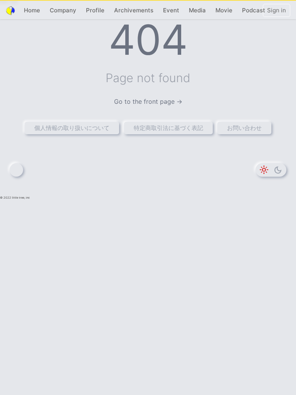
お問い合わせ (244, 128)
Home (32, 10)
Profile (95, 10)
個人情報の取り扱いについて (71, 128)
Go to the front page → (148, 101)
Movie (223, 10)
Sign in (276, 10)
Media (197, 10)
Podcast (253, 10)
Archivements (133, 10)
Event (171, 10)
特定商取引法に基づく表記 (168, 128)
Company (63, 10)
